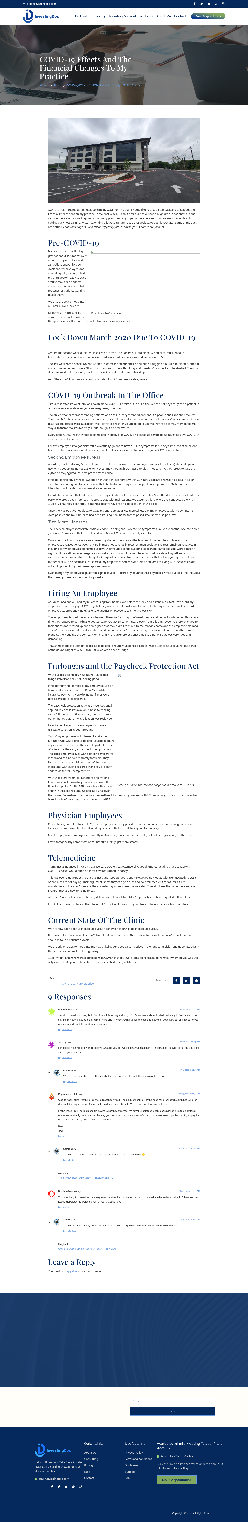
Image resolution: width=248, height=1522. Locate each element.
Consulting (98, 16)
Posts (149, 16)
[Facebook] (194, 3)
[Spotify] (215, 3)
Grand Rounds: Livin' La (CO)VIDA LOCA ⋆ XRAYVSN (87, 1248)
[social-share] (176, 980)
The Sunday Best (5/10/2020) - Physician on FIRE (85, 1177)
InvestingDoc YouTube (125, 16)
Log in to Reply (65, 1030)
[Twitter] (201, 3)
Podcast (81, 16)
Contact (180, 16)
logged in (71, 1271)
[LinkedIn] (208, 3)
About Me (163, 16)
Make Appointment (176, 1480)
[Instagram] (223, 3)
